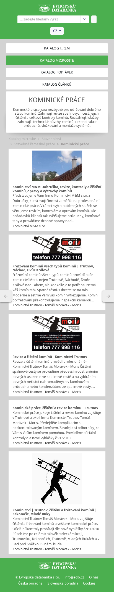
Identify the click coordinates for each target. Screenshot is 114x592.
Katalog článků (56, 84)
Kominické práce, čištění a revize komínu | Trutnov (55, 408)
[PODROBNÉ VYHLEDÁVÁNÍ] (6, 296)
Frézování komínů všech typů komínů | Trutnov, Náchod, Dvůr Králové (53, 268)
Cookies (89, 583)
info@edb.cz (74, 577)
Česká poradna (30, 583)
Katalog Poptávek (57, 72)
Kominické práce (75, 144)
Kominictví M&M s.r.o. (29, 226)
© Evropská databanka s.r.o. (37, 577)
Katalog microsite (22, 138)
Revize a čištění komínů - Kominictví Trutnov (49, 356)
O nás (94, 577)
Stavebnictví (51, 138)
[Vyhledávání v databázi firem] (57, 565)
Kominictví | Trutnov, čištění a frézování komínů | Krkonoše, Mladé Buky (54, 512)
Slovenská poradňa (63, 583)
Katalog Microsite (57, 60)
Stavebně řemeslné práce (34, 144)
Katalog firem (57, 48)
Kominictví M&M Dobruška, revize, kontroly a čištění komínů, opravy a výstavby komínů (56, 189)
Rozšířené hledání (84, 19)
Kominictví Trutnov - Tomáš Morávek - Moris (46, 305)
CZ (55, 30)
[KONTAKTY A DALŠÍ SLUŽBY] (108, 296)
